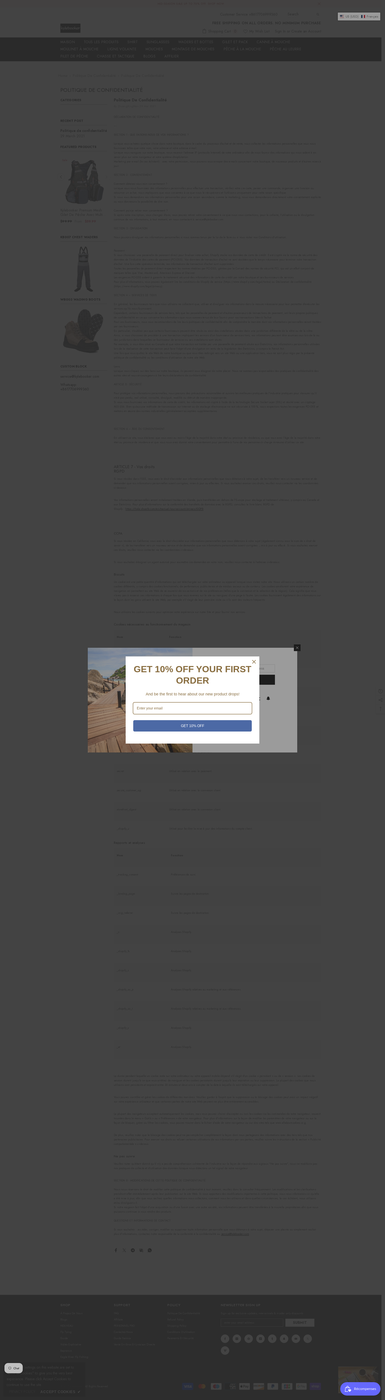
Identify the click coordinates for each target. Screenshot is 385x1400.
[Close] (254, 661)
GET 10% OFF (192, 726)
